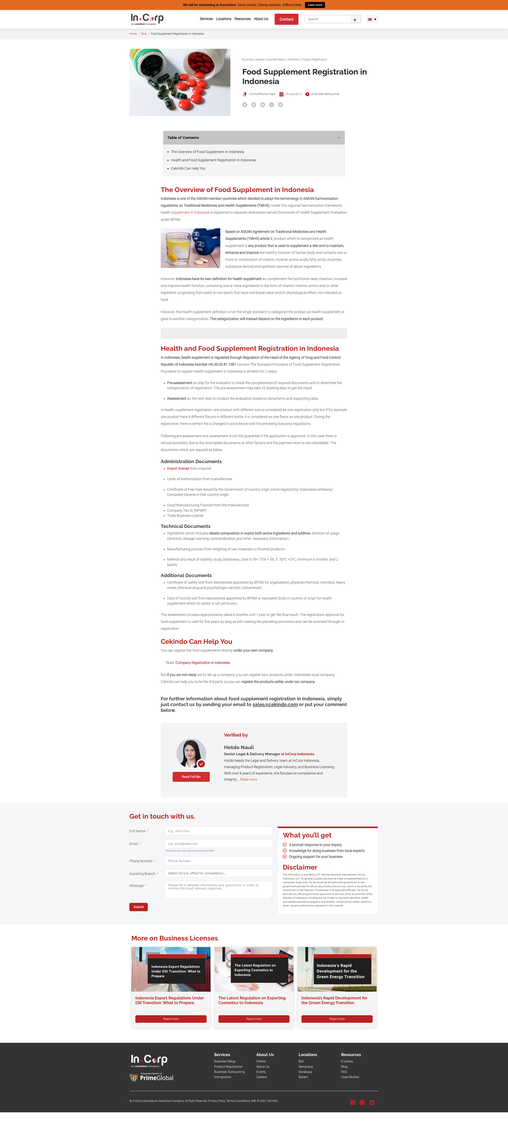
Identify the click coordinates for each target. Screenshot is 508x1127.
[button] (372, 19)
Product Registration (314, 59)
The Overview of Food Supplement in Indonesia (207, 152)
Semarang (306, 1066)
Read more (248, 779)
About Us (262, 1066)
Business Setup (276, 59)
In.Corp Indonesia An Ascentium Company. (158, 1100)
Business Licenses (253, 59)
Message (136, 885)
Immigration (222, 1077)
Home (133, 33)
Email (133, 844)
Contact (286, 19)
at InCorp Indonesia (297, 754)
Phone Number (141, 861)
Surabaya (305, 1072)
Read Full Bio (191, 776)
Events (261, 1072)
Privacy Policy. (217, 1100)
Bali (301, 1061)
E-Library (347, 1061)
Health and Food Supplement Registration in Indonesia (213, 160)
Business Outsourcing (229, 1072)
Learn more (315, 4)
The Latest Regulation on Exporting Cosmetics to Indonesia (252, 1000)
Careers (261, 1077)
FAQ (344, 1072)
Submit (139, 907)
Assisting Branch (142, 874)
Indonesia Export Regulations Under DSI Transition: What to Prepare (169, 1000)
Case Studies (350, 1077)
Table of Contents (183, 137)
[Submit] (355, 19)
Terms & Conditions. (238, 1100)
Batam (303, 1077)
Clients (261, 1061)
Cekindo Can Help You (188, 168)
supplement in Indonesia (190, 212)
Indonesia (293, 59)
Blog (144, 33)
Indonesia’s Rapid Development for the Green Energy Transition (334, 1000)
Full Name (137, 831)
